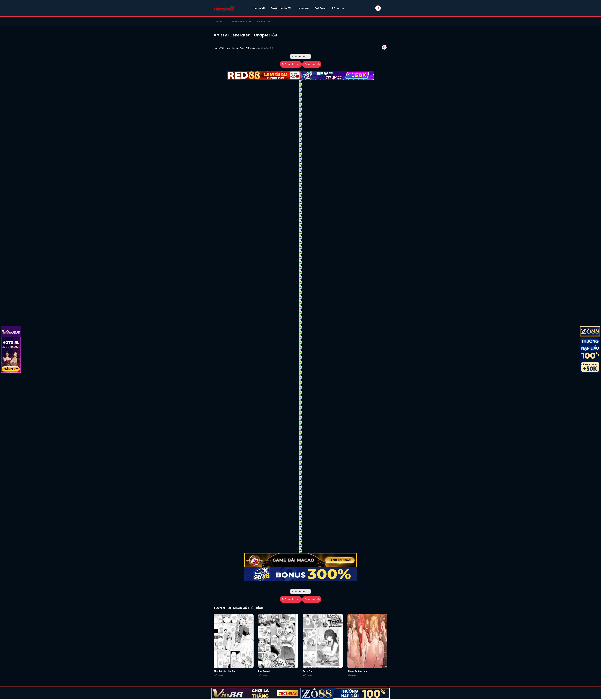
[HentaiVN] (224, 8)
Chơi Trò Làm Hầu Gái (224, 671)
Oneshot (219, 21)
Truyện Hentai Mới (281, 8)
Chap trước (292, 64)
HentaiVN (259, 8)
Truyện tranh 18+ (240, 21)
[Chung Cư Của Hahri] (367, 640)
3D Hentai (338, 8)
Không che (263, 21)
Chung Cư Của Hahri (357, 671)
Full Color (320, 8)
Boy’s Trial (308, 671)
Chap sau (310, 64)
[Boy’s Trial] (323, 640)
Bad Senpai (264, 671)
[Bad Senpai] (278, 640)
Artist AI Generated (249, 48)
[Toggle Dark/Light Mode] (384, 47)
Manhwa (303, 8)
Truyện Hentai (231, 48)
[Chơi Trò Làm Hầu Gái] (234, 640)
